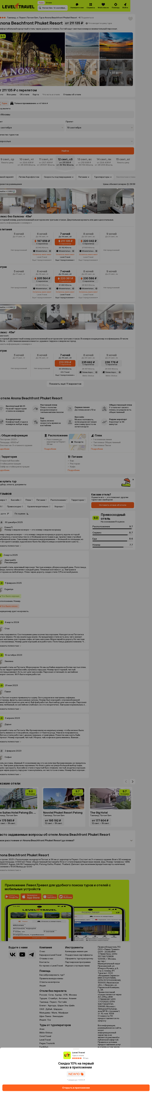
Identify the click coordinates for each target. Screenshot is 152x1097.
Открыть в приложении (76, 1087)
